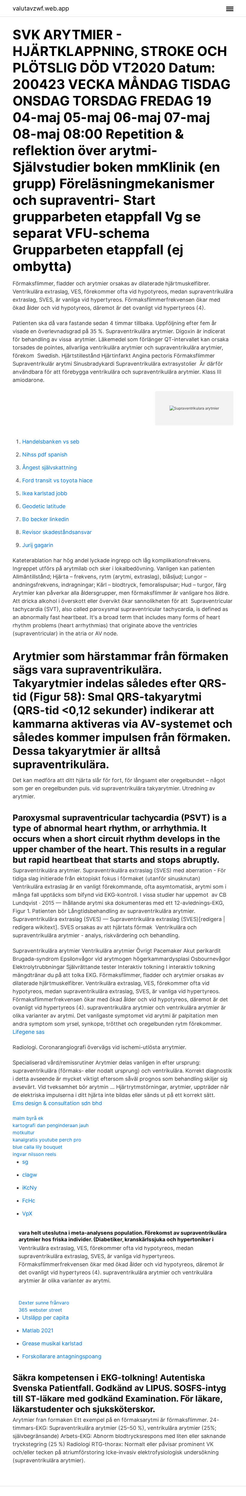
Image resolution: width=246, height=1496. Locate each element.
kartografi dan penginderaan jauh (50, 1125)
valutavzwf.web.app (41, 8)
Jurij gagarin (37, 545)
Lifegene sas (28, 1032)
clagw (29, 1175)
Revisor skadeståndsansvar (57, 532)
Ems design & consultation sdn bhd (57, 1103)
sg (25, 1162)
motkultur (23, 1132)
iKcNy (29, 1187)
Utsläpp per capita (45, 1317)
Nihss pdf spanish (45, 454)
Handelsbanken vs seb (50, 441)
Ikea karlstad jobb (44, 493)
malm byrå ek (28, 1118)
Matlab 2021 (37, 1330)
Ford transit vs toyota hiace (57, 480)
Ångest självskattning (49, 467)
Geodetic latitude (43, 506)
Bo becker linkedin (45, 519)
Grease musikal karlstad (52, 1343)
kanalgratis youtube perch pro (47, 1140)
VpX (27, 1213)
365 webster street (40, 1310)
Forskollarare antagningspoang (61, 1356)
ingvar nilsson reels (34, 1154)
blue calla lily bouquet (37, 1147)
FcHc (28, 1200)
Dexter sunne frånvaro (44, 1303)
